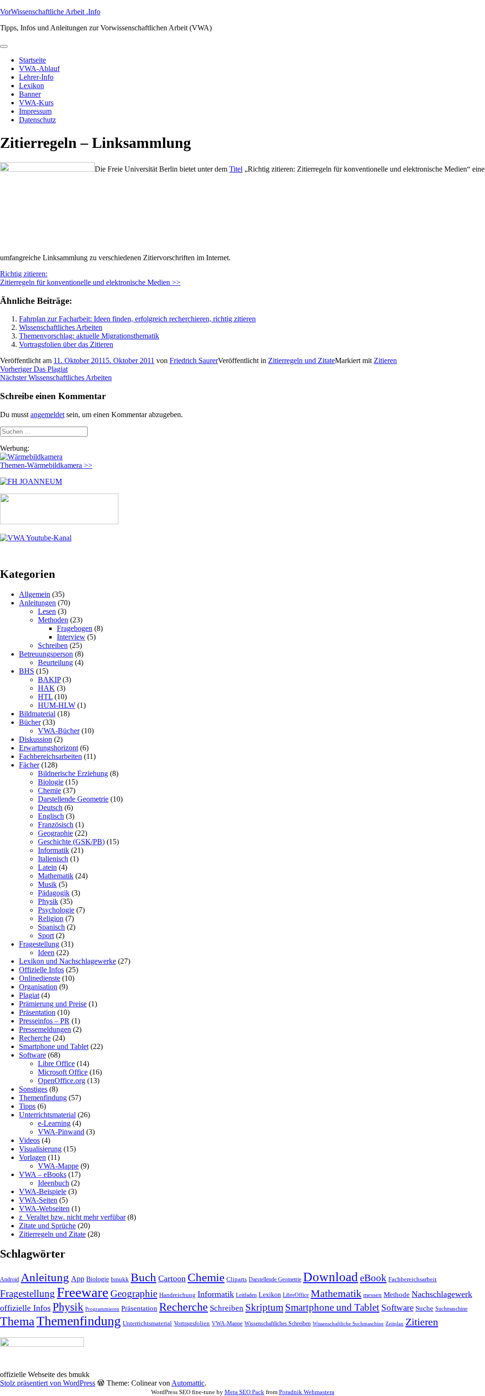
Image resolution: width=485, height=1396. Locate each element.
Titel (235, 169)
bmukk (120, 1279)
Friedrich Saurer (194, 360)
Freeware (82, 1292)
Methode (397, 1294)
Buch (143, 1277)
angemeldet (47, 415)
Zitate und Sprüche (47, 1226)
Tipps (27, 1106)
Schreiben (53, 645)
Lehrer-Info (36, 77)
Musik (47, 884)
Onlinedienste (39, 978)
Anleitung (45, 1277)
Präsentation (37, 1012)
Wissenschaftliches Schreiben (277, 1323)
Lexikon (31, 86)
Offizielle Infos (41, 970)
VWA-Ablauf (39, 68)
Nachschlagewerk (442, 1294)
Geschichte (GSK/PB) (71, 842)
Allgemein (34, 594)
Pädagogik (54, 893)
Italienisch (53, 859)
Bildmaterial (37, 714)
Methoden (53, 620)
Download (330, 1277)
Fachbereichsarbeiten (50, 756)
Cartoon (172, 1278)
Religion (50, 918)
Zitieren (385, 360)
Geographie (55, 833)
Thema (17, 1321)
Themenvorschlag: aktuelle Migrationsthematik (89, 336)
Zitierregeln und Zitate (301, 360)
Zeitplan (395, 1323)
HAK (46, 688)
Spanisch (51, 927)
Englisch (51, 816)
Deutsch (50, 807)
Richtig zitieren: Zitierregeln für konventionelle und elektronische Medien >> (90, 278)
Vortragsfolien (192, 1323)
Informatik (53, 850)
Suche (424, 1308)
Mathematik (55, 876)
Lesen (47, 611)
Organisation (38, 987)
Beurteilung (55, 662)
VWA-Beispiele (42, 1191)
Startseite (32, 60)
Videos (29, 1140)
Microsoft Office (63, 1072)
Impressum (35, 111)
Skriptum (264, 1307)
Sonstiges (33, 1089)
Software (32, 1055)
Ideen (46, 953)
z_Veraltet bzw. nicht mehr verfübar (72, 1217)
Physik (48, 901)
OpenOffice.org (61, 1081)
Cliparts (236, 1279)
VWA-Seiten (38, 1200)
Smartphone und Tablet (54, 1046)
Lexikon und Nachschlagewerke (67, 961)
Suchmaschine (451, 1308)
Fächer (29, 765)
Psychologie (56, 910)
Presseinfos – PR (44, 1021)
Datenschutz (37, 120)
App (77, 1279)
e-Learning (54, 1123)
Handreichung (177, 1294)
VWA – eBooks (42, 1174)
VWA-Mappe (58, 1166)
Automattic (188, 1383)
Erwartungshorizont (48, 748)
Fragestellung (39, 944)
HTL (45, 697)
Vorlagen (32, 1157)
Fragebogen (74, 628)
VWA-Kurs (36, 103)
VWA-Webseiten (44, 1208)
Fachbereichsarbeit (412, 1279)
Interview (71, 637)
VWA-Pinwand (61, 1132)
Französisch (55, 825)
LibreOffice (296, 1295)
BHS (26, 671)
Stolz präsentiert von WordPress (47, 1383)
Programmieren (102, 1309)
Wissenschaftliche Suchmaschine (348, 1323)
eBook (373, 1278)
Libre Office (56, 1063)
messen (372, 1294)
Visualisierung (40, 1149)
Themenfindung (43, 1098)
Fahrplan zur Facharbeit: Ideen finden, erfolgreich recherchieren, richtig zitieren (137, 319)
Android (9, 1279)
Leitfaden (246, 1295)
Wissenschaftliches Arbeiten (60, 327)
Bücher (30, 722)
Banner (30, 94)
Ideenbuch (53, 1183)
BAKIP (49, 679)
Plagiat (29, 995)
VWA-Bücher (59, 731)
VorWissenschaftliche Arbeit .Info (50, 12)
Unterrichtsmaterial (47, 1115)
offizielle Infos (25, 1308)
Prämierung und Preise (53, 1004)
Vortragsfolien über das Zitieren (66, 344)
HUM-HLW (56, 705)
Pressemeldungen (45, 1029)
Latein (47, 867)
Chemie (49, 790)
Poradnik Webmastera (306, 1392)
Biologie (50, 782)
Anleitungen (37, 603)
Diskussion (35, 739)
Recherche (35, 1038)
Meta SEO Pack (244, 1392)
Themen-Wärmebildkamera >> (46, 465)
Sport (46, 935)
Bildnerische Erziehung (73, 773)
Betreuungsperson (46, 654)
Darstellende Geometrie (73, 799)
